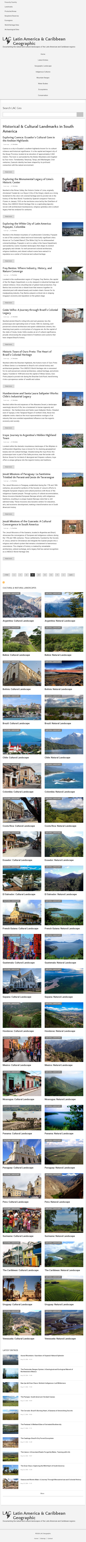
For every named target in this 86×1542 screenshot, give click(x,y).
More (42, 1493)
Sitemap (43, 1538)
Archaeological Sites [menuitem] (12, 29)
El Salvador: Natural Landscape (61, 894)
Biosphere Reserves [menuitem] (12, 16)
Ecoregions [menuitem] (9, 20)
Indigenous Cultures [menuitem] (43, 72)
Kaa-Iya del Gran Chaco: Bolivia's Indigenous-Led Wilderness (43, 1383)
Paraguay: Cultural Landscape (18, 1167)
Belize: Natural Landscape (58, 655)
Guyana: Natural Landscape (59, 997)
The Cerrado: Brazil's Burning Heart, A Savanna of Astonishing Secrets (47, 1411)
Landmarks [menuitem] (9, 7)
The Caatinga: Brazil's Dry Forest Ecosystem (37, 1438)
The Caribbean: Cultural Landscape (21, 1270)
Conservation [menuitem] (43, 95)
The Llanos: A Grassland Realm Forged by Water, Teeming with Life (45, 1452)
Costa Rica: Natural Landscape (60, 826)
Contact (50, 1538)
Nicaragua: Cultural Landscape (18, 1099)
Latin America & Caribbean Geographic (39, 41)
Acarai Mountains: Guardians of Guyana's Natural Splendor (42, 1356)
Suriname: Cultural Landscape (18, 1236)
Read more (9, 172)
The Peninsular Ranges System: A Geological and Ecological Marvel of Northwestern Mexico (47, 1371)
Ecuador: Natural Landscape (59, 860)
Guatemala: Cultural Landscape (19, 962)
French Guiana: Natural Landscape (62, 928)
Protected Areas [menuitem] (10, 11)
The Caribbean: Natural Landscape (62, 1270)
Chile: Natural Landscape (57, 757)
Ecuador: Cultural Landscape (17, 860)
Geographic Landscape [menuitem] (43, 66)
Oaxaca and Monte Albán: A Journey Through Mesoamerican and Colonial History (51, 1480)
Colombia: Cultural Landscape (18, 791)
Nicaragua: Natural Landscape (60, 1099)
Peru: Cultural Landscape (15, 1202)
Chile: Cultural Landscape (16, 757)
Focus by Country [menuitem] (11, 2)
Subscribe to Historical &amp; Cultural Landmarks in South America (3, 582)
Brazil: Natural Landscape (58, 723)
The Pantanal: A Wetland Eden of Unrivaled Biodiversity (41, 1424)
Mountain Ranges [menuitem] (43, 78)
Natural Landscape (53, 593)
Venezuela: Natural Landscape (60, 1338)
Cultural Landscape (11, 593)
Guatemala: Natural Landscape (60, 962)
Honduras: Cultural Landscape (18, 1031)
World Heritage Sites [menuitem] (12, 25)
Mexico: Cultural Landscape (17, 1065)
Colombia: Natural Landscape (60, 791)
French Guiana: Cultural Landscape (20, 928)
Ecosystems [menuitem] (43, 89)
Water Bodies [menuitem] (43, 84)
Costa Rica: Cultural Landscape (19, 826)
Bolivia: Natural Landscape (58, 689)
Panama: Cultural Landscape (17, 1133)
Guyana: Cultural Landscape (17, 997)
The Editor (15, 144)
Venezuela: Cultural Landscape (18, 1338)
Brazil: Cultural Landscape (16, 723)
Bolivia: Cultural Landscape (17, 689)
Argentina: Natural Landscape (60, 620)
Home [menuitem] (43, 54)
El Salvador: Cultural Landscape (19, 894)
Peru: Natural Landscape (57, 1202)
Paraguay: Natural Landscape (60, 1167)
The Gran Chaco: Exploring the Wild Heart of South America (42, 1466)
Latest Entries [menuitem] (43, 60)
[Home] (7, 41)
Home (36, 1538)
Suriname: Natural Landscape (60, 1236)
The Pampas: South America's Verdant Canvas (38, 1397)
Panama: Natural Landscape (59, 1133)
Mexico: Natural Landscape (58, 1065)
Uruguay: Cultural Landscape (17, 1304)
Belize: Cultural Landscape (16, 655)
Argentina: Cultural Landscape (18, 620)
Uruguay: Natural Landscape (59, 1304)
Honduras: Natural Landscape (60, 1031)
